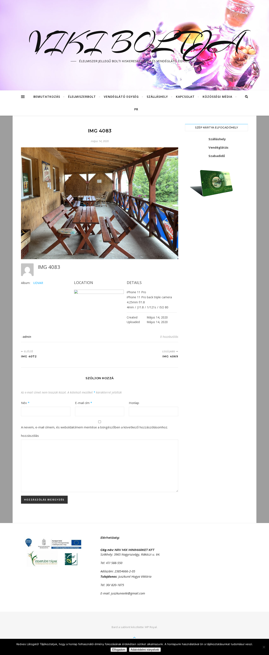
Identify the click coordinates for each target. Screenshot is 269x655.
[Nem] (264, 647)
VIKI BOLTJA (134, 42)
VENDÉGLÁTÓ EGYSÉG (121, 97)
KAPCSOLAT (185, 97)
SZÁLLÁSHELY (157, 97)
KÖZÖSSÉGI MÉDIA (217, 97)
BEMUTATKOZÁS (46, 97)
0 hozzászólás (169, 337)
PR (136, 109)
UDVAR (38, 283)
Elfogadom (118, 649)
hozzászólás (30, 435)
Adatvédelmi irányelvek (145, 649)
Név (25, 403)
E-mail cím (83, 403)
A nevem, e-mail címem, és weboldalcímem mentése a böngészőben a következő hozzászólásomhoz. (94, 427)
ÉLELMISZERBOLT (82, 97)
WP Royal (151, 627)
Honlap (134, 403)
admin (27, 337)
